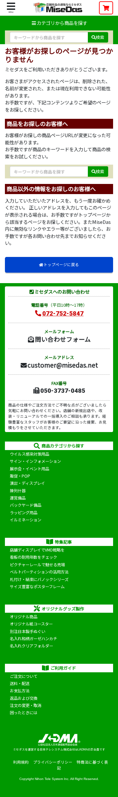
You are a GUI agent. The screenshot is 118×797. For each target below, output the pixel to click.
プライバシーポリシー (52, 762)
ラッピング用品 (23, 513)
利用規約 (21, 762)
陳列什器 (18, 491)
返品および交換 (23, 698)
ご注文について (23, 676)
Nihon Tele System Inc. (52, 779)
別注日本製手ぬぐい (27, 631)
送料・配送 (20, 683)
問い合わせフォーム (62, 339)
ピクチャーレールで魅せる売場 (37, 565)
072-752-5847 (62, 313)
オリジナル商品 (23, 617)
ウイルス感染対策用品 (29, 454)
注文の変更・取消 (25, 705)
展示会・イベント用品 (29, 469)
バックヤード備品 (25, 505)
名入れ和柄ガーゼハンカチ (33, 639)
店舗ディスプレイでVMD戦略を (37, 550)
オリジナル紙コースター (31, 624)
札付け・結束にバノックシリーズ (39, 579)
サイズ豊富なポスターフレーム (37, 586)
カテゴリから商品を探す (62, 22)
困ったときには (23, 712)
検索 (100, 37)
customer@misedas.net (63, 364)
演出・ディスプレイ (27, 483)
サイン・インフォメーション (35, 461)
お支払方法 (20, 691)
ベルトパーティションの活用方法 (39, 572)
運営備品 (18, 498)
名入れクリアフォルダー (31, 646)
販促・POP (20, 476)
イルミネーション (25, 520)
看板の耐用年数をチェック (33, 557)
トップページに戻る (61, 264)
